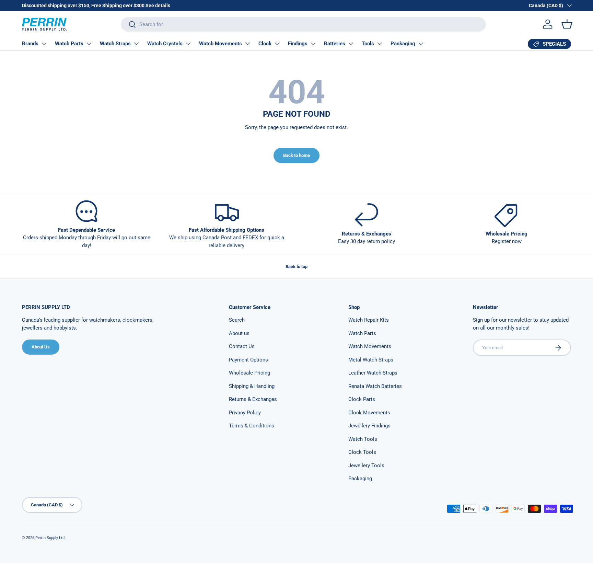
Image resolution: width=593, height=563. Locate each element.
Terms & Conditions (251, 426)
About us (239, 333)
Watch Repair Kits (368, 320)
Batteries (334, 44)
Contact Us (242, 346)
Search (237, 320)
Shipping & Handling (252, 386)
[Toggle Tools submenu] (379, 43)
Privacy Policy (245, 413)
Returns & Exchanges (253, 399)
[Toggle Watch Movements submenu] (247, 43)
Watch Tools (362, 439)
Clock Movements (369, 413)
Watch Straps (115, 44)
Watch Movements (220, 44)
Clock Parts (361, 399)
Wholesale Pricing (249, 373)
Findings (297, 44)
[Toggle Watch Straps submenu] (136, 43)
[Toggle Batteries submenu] (351, 43)
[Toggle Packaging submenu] (421, 43)
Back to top (296, 266)
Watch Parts (69, 44)
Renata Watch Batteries (375, 386)
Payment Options (248, 360)
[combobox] (303, 24)
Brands (30, 44)
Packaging (403, 44)
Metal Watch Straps (370, 360)
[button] (566, 24)
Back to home (296, 155)
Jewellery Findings (369, 426)
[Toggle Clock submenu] (277, 43)
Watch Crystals (165, 44)
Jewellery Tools (366, 465)
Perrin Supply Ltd (50, 538)
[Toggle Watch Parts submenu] (89, 43)
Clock (264, 44)
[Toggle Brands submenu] (44, 43)
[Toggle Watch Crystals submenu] (188, 43)
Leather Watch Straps (372, 373)
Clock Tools (362, 452)
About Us (41, 346)
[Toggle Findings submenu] (313, 43)
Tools (368, 44)
